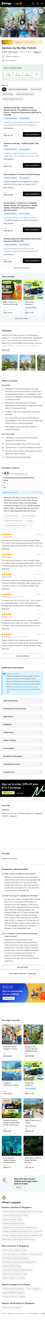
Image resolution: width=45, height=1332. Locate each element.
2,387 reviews (13, 52)
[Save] (19, 282)
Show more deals (21, 318)
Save (18, 1187)
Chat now (32, 973)
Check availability (32, 134)
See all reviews (22, 656)
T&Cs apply (20, 793)
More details (8, 128)
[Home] (12, 3)
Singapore (37, 52)
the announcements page (22, 689)
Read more (6, 350)
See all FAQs (22, 967)
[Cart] (33, 3)
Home (4, 1313)
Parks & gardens (33, 1313)
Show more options (21, 268)
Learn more (8, 998)
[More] (27, 474)
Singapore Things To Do (16, 1313)
